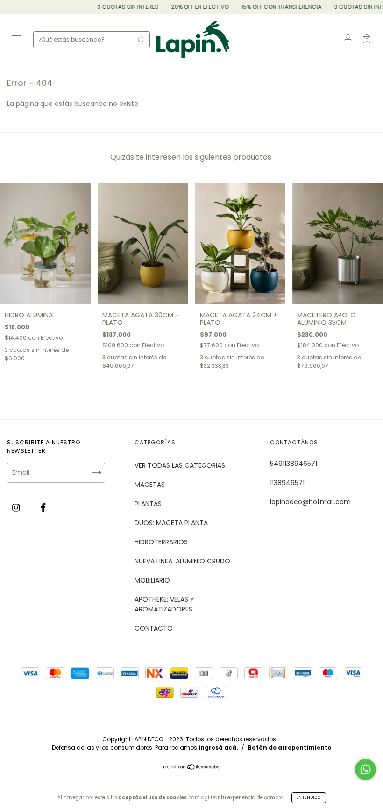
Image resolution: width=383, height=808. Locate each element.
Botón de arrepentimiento (290, 748)
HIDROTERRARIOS (161, 542)
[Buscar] (141, 40)
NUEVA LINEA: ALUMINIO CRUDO (182, 561)
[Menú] (16, 40)
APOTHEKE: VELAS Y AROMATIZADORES (164, 604)
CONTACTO (154, 628)
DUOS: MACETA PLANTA (171, 522)
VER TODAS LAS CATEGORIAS (180, 465)
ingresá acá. (218, 748)
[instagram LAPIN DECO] (17, 508)
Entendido (309, 797)
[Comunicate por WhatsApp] (365, 769)
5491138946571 (293, 463)
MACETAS (150, 484)
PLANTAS (148, 503)
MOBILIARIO (152, 580)
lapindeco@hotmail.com (310, 501)
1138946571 (287, 482)
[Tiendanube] (192, 768)
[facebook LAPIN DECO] (43, 508)
